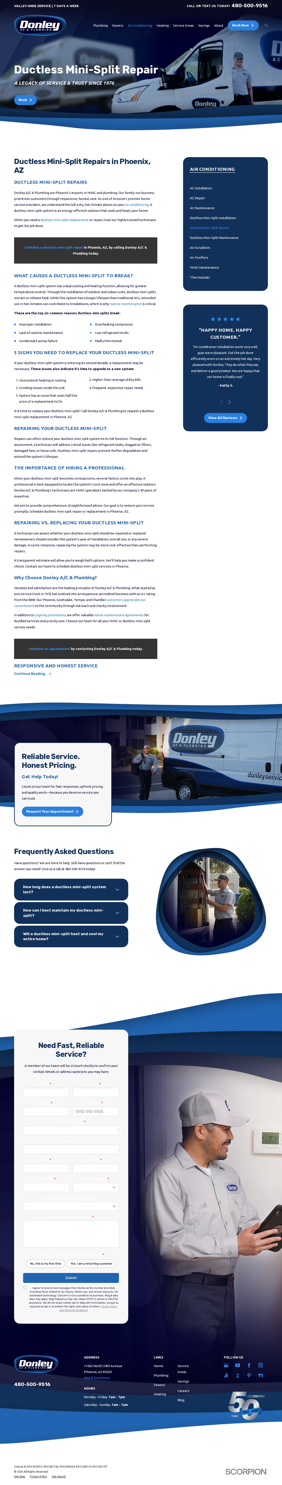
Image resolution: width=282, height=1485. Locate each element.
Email (46, 1103)
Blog (181, 1400)
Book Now (240, 25)
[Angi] (227, 1375)
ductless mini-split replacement (65, 220)
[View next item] (229, 402)
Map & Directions (97, 1378)
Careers (183, 1391)
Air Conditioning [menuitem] (140, 25)
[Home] (40, 25)
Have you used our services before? (71, 1255)
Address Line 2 (71, 1141)
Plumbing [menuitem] (100, 25)
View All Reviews (222, 418)
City (46, 1160)
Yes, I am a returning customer (91, 1263)
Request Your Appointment (50, 811)
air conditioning (137, 205)
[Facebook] (250, 1365)
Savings (183, 1381)
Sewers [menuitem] (117, 25)
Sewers (159, 1385)
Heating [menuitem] (163, 25)
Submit (71, 1278)
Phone (96, 1103)
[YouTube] (238, 1365)
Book (23, 100)
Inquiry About (96, 1179)
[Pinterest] (250, 1375)
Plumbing (161, 1375)
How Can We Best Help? (71, 1217)
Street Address (71, 1122)
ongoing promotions (50, 615)
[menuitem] (225, 188)
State (96, 1160)
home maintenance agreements (119, 615)
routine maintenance (125, 304)
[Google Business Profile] (227, 1365)
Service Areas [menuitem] (183, 25)
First (46, 1084)
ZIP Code (46, 1179)
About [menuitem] (218, 25)
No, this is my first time (45, 1263)
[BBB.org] (238, 1375)
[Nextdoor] (261, 1375)
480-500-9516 (250, 5)
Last (96, 1084)
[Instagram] (261, 1365)
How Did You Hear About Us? (71, 1198)
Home (158, 1366)
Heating (160, 1394)
